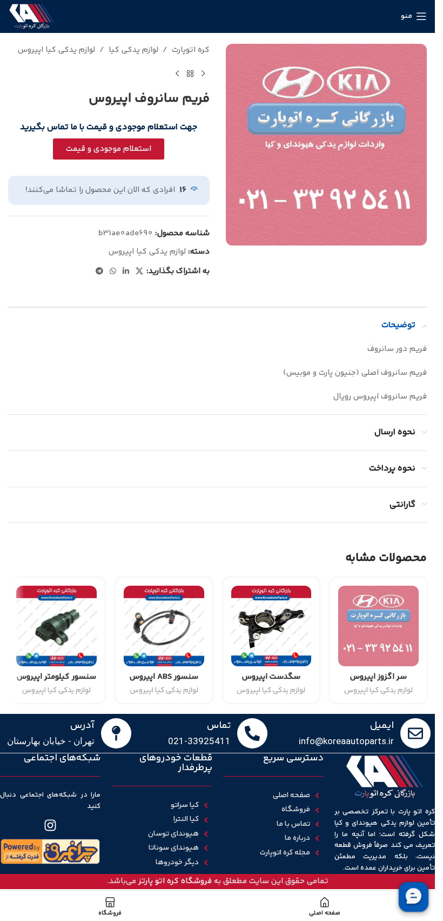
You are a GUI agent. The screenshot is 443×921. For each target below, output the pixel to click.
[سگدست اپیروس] (271, 626)
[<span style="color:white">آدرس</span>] (116, 733)
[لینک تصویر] (50, 851)
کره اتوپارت (191, 50)
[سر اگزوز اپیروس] (378, 626)
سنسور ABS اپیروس (164, 677)
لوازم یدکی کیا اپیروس (56, 50)
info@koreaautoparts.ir (346, 741)
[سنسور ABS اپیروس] (164, 626)
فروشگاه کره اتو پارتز (175, 881)
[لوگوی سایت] (31, 16)
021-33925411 (199, 741)
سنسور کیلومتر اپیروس (56, 677)
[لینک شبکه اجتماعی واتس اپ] (112, 272)
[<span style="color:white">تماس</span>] (252, 733)
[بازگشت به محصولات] (190, 74)
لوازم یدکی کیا (133, 50)
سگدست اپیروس (271, 677)
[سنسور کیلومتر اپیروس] (56, 626)
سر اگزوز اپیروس (378, 677)
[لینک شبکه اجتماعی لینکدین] (125, 272)
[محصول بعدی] (177, 74)
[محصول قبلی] (203, 74)
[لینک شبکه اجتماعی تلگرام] (99, 272)
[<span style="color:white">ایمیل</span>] (415, 733)
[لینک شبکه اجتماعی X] (139, 272)
